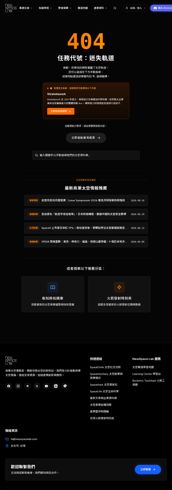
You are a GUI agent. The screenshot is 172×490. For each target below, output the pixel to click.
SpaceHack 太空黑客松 (103, 384)
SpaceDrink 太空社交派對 (105, 367)
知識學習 (44, 8)
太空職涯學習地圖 (143, 367)
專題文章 (24, 8)
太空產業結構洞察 (101, 404)
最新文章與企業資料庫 (103, 398)
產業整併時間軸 (99, 411)
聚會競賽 (63, 8)
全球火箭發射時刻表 (102, 418)
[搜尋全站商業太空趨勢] (115, 8)
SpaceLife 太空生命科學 (104, 391)
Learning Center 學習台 (146, 374)
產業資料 (99, 8)
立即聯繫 (145, 469)
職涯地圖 (83, 8)
